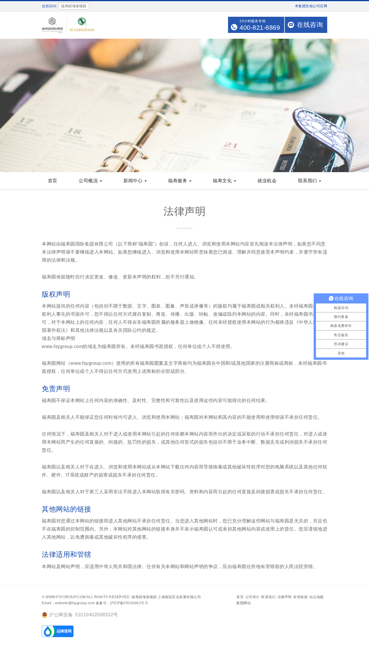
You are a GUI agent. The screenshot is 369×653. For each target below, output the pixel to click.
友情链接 (300, 597)
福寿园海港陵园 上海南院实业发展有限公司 (166, 597)
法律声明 (284, 597)
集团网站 (243, 603)
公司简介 (252, 597)
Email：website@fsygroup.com (68, 603)
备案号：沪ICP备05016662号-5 (122, 603)
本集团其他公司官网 (311, 6)
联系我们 (308, 180)
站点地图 (316, 597)
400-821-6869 (260, 27)
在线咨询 (310, 24)
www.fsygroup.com (66, 597)
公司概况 (89, 180)
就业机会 (266, 180)
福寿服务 (178, 180)
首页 (52, 180)
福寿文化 (223, 180)
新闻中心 (133, 180)
